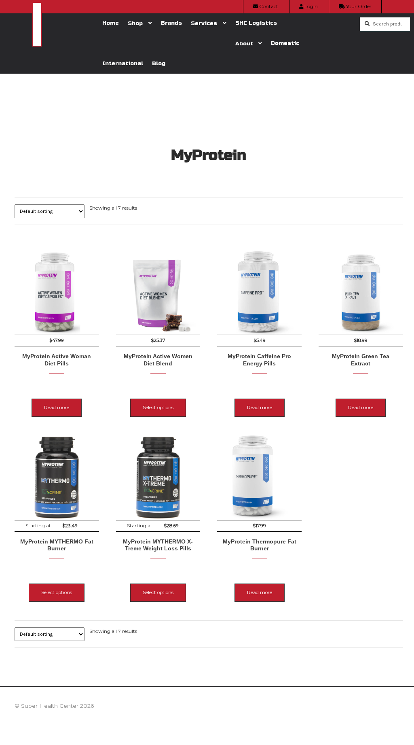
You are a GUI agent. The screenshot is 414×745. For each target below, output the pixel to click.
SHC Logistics (256, 22)
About (244, 43)
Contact (268, 6)
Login (310, 6)
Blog (158, 63)
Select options (158, 407)
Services (204, 23)
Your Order (358, 6)
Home (110, 22)
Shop (135, 23)
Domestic (285, 43)
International (122, 63)
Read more (56, 407)
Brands (171, 22)
